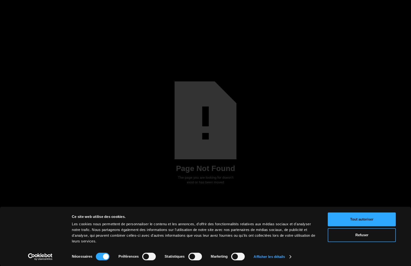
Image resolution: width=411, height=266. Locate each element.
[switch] (149, 256)
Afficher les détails (269, 257)
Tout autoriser (361, 219)
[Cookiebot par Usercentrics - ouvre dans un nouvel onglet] (40, 256)
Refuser (361, 235)
